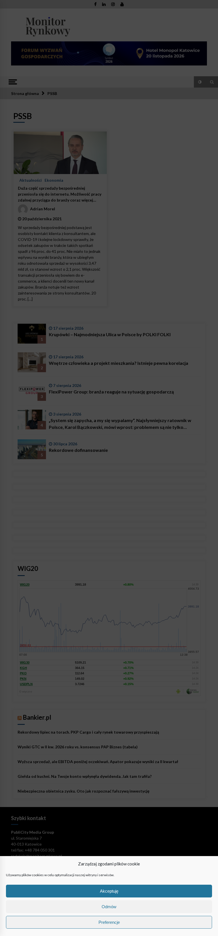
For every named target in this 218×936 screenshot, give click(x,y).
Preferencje (109, 922)
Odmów (109, 906)
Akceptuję (109, 891)
